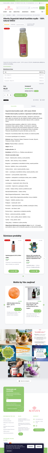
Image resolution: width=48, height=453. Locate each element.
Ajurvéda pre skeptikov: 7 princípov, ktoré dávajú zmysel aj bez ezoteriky (24, 420)
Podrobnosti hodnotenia (20, 24)
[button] (23, 276)
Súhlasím (39, 446)
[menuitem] (5, 12)
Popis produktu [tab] (13, 106)
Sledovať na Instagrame (25, 381)
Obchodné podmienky (7, 420)
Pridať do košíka (18, 95)
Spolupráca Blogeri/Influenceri (8, 429)
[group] (14, 305)
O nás (4, 424)
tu (19, 448)
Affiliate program (6, 431)
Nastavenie (9, 450)
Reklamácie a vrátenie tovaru (8, 422)
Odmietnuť (31, 446)
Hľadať (29, 7)
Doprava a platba (6, 3)
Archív (20, 433)
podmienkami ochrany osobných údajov (13, 405)
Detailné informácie (7, 66)
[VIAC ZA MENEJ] (14, 247)
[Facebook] (34, 425)
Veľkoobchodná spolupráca (8, 433)
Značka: (30, 25)
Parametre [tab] (33, 106)
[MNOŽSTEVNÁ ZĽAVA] (33, 294)
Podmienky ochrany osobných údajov (8, 427)
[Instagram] (36, 425)
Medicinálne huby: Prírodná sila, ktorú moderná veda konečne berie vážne (24, 424)
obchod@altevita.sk (39, 419)
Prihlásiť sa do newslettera (12, 408)
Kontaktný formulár (39, 429)
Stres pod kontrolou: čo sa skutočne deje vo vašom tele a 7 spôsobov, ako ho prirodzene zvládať (24, 429)
